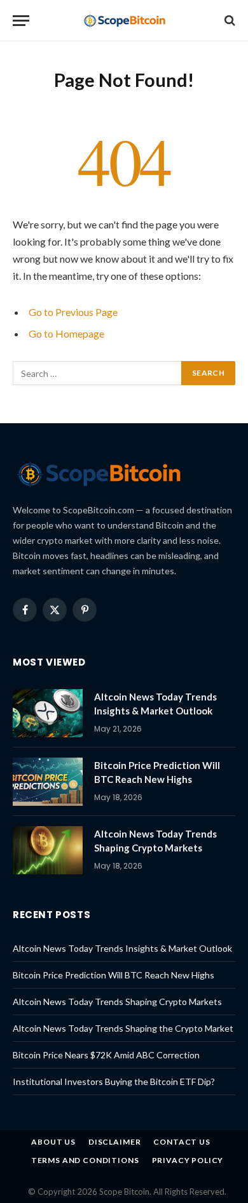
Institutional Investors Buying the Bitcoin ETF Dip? (114, 1081)
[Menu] (21, 20)
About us (53, 1142)
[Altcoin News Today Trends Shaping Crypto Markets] (48, 850)
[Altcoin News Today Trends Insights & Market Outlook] (48, 713)
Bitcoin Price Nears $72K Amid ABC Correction (106, 1054)
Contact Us (181, 1142)
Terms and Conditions (85, 1160)
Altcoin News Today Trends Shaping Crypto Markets (117, 1001)
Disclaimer (114, 1142)
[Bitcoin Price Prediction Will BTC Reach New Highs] (48, 782)
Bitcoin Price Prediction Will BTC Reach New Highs (113, 975)
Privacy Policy (188, 1160)
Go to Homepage (66, 333)
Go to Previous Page (73, 312)
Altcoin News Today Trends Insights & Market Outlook (122, 948)
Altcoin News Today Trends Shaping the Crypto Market (123, 1028)
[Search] (228, 20)
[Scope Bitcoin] (124, 20)
